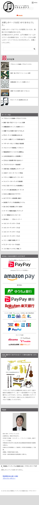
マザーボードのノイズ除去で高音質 (13, 143)
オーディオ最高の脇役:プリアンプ (13, 211)
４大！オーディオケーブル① (11, 236)
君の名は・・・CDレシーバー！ (12, 219)
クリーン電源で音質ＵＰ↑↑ (11, 240)
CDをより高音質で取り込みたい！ (13, 160)
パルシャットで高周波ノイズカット (13, 147)
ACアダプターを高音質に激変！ (12, 198)
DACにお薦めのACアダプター (12, 194)
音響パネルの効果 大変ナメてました (20, 90)
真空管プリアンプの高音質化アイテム (14, 202)
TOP (20, 466)
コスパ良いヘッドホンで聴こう (12, 248)
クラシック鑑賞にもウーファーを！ (13, 177)
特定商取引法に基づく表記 (10, 476)
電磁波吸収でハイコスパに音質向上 (13, 152)
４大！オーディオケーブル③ (11, 227)
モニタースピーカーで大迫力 (11, 244)
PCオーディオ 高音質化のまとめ (19, 99)
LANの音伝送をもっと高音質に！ (13, 156)
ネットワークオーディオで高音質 (12, 181)
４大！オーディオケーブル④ (11, 223)
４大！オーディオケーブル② (11, 232)
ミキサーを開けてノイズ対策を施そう (14, 139)
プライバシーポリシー (9, 478)
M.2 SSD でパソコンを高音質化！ (13, 185)
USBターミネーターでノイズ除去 (13, 173)
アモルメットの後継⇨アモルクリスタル (21, 64)
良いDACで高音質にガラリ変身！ (13, 206)
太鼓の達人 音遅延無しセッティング (13, 168)
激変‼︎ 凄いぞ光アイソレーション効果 (20, 73)
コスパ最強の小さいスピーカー (12, 215)
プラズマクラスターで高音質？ (12, 164)
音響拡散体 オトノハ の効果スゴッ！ (20, 82)
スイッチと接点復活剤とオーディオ (13, 189)
